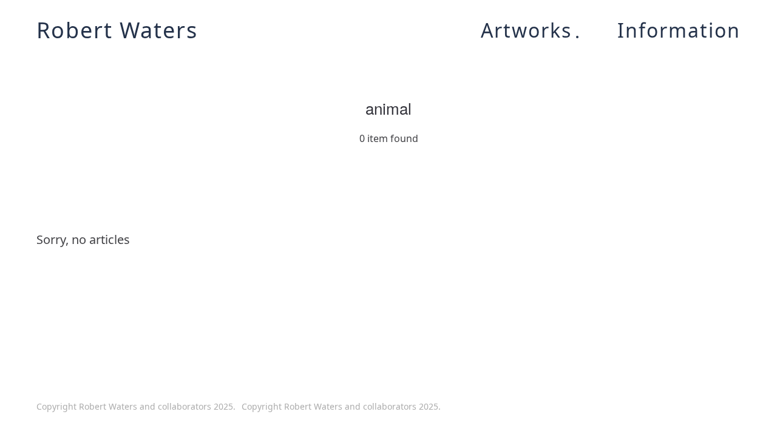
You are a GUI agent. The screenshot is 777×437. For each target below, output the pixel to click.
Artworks (526, 30)
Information (679, 30)
